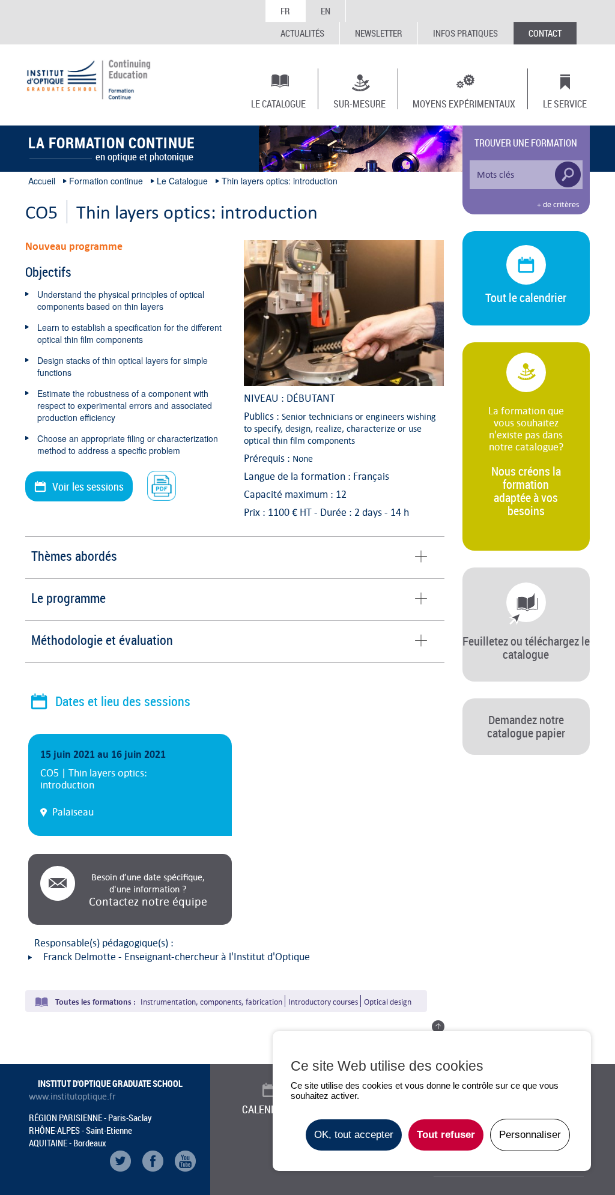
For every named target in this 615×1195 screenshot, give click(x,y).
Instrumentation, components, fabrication (211, 1002)
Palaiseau (73, 812)
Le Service (565, 103)
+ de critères (558, 205)
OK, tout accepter (353, 1134)
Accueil (41, 181)
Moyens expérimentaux (464, 103)
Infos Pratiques (465, 33)
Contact (545, 33)
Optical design (387, 1002)
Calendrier (269, 1109)
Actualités (302, 33)
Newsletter (378, 33)
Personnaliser (530, 1134)
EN (325, 11)
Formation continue (106, 181)
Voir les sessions (88, 486)
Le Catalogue (278, 103)
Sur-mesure (359, 103)
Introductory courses (323, 1002)
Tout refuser (446, 1134)
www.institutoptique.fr (72, 1096)
